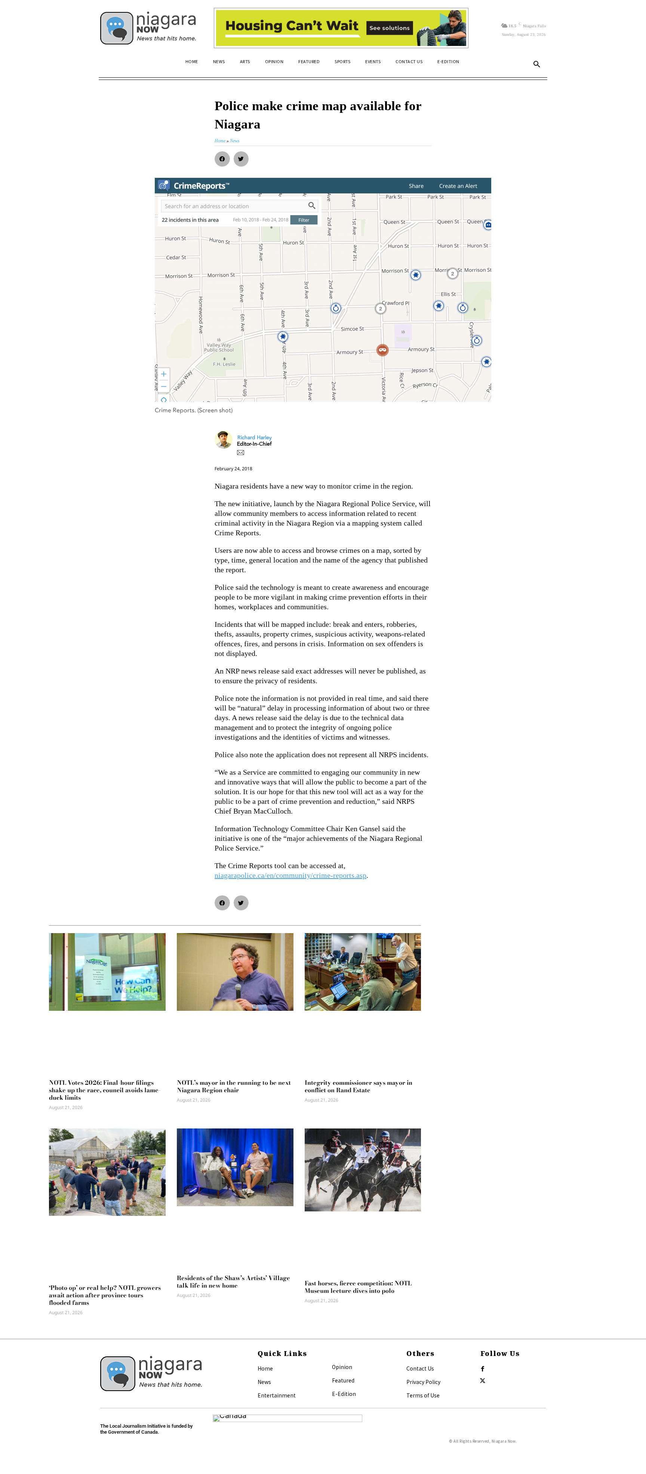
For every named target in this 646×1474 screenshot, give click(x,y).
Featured (343, 1380)
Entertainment (277, 1395)
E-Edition (344, 1393)
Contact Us (420, 1368)
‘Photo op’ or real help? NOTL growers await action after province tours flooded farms (105, 1295)
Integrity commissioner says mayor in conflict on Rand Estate (358, 1086)
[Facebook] (483, 1369)
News (264, 1381)
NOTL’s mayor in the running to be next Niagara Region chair (234, 1086)
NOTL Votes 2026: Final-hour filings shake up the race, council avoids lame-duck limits (105, 1090)
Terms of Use (423, 1395)
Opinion (342, 1367)
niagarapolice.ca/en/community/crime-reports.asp (290, 875)
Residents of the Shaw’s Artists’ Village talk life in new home (233, 1281)
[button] (537, 65)
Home (265, 1368)
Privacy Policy (423, 1381)
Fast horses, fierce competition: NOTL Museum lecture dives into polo (358, 1287)
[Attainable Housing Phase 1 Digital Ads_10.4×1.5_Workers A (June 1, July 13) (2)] (341, 28)
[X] (483, 1381)
